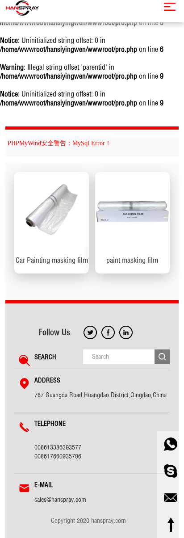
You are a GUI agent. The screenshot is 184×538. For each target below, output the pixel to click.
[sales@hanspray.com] (170, 497)
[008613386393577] (170, 444)
